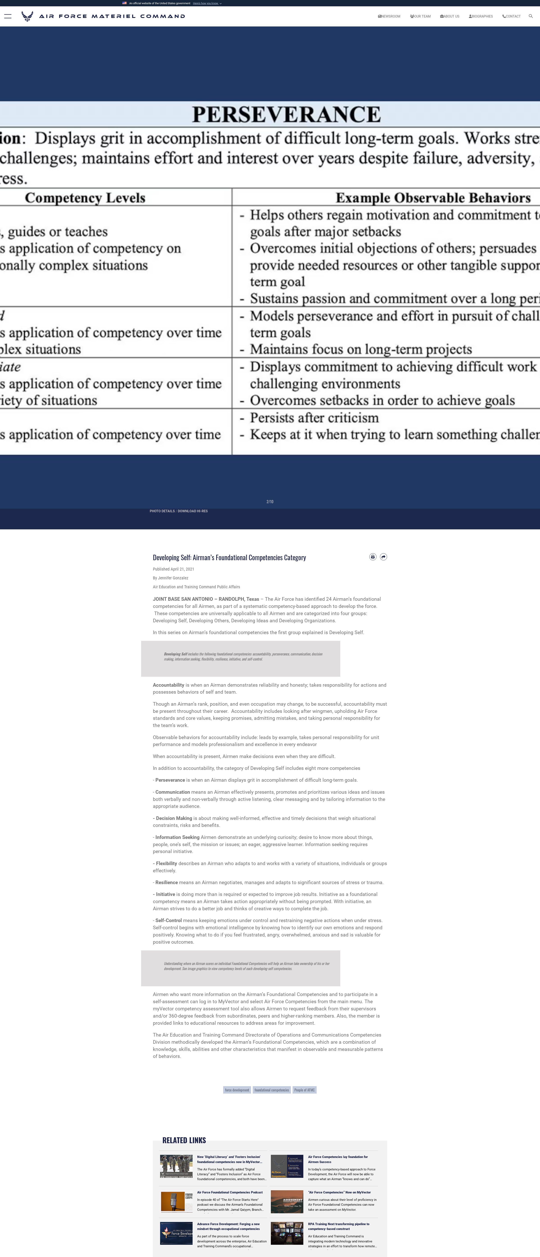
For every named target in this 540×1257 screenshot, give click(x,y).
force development (237, 1090)
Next (513, 278)
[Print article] (373, 556)
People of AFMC (304, 1090)
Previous (27, 278)
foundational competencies (272, 1090)
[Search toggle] (531, 16)
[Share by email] (383, 556)
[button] (208, 3)
